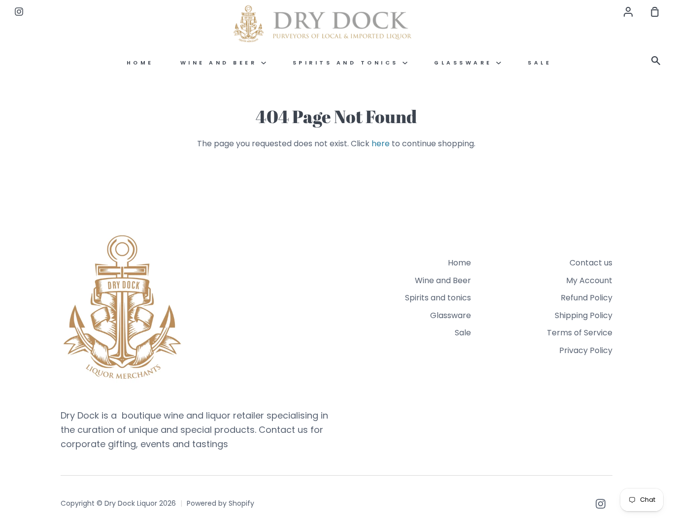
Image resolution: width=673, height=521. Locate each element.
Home (140, 62)
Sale (539, 62)
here (380, 143)
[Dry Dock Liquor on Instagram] (601, 504)
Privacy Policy (585, 350)
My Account (589, 280)
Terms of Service (579, 332)
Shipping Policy (583, 315)
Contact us (591, 262)
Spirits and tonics (348, 62)
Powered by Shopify (220, 503)
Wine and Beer (220, 62)
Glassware (465, 62)
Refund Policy (586, 297)
